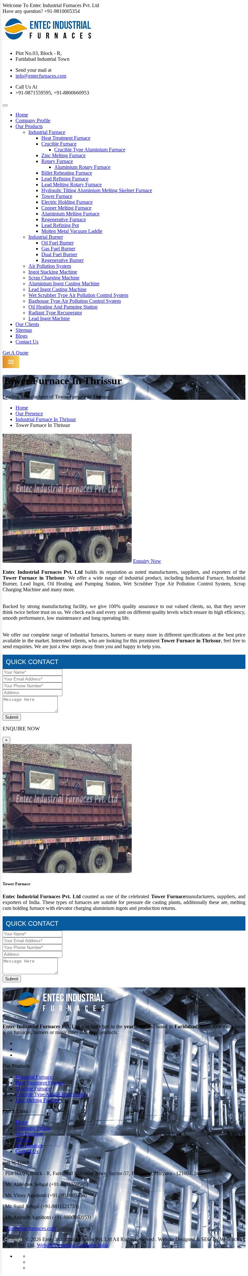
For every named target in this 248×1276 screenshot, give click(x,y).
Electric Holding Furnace (67, 202)
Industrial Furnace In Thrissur (46, 419)
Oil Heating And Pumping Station (63, 307)
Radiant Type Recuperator (55, 312)
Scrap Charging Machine (53, 277)
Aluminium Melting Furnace (70, 213)
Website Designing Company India (72, 1245)
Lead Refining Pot (60, 225)
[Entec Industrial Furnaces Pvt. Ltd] (48, 42)
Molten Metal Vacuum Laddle (71, 231)
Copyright (13, 1239)
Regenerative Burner (62, 260)
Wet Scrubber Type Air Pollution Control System (78, 295)
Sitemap (24, 330)
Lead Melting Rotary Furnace (71, 184)
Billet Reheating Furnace (66, 173)
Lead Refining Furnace (64, 178)
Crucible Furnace (59, 144)
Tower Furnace (56, 196)
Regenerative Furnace (63, 219)
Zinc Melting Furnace (63, 155)
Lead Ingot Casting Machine (57, 289)
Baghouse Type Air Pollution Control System (74, 301)
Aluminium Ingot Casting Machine (63, 283)
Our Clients (27, 324)
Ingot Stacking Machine (52, 272)
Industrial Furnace (46, 132)
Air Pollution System (49, 266)
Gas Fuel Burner (58, 248)
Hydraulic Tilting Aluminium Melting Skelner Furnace (96, 190)
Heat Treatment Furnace (65, 138)
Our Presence (29, 413)
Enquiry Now (147, 561)
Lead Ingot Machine (49, 318)
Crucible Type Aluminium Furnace (89, 149)
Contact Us (27, 341)
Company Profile (33, 120)
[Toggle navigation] (5, 105)
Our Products (29, 126)
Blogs (21, 336)
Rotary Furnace (57, 161)
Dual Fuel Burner (59, 254)
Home (22, 114)
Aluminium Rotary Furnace (82, 167)
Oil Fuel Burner (57, 242)
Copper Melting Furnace (66, 208)
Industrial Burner (45, 237)
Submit (11, 717)
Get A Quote (15, 352)
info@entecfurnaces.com (41, 76)
